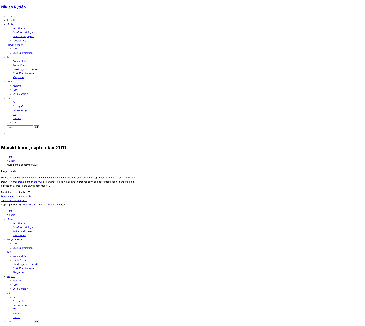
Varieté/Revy (19, 40)
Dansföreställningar (23, 32)
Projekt (11, 81)
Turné (16, 89)
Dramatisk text (21, 61)
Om (9, 98)
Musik (10, 24)
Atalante (17, 85)
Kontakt (17, 118)
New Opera (19, 28)
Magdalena (129, 177)
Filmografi (18, 106)
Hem (9, 16)
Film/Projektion (15, 44)
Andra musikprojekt (23, 36)
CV (14, 114)
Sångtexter (18, 77)
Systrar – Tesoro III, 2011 (14, 200)
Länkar (16, 122)
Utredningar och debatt (25, 69)
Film (15, 48)
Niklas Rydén (13, 7)
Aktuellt (11, 20)
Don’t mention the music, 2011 (17, 196)
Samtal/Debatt (20, 65)
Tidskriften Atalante (23, 73)
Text (9, 57)
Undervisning (20, 110)
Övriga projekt (20, 93)
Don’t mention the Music (31, 181)
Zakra (47, 204)
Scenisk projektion (23, 52)
